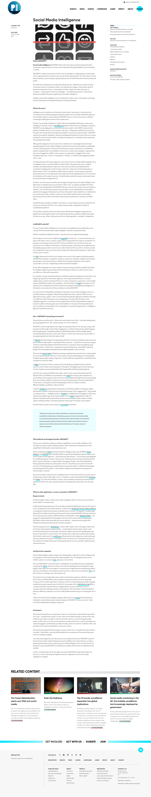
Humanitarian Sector (116, 54)
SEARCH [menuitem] (73, 9)
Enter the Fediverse (53, 698)
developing (54, 527)
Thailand (37, 340)
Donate (91, 741)
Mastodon (68, 755)
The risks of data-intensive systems (120, 79)
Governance (70, 773)
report (69, 375)
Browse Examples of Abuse (104, 778)
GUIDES (77, 760)
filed (78, 283)
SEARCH (62, 760)
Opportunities (70, 778)
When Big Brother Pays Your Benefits (120, 32)
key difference (59, 126)
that (37, 256)
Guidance (43, 389)
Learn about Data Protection (105, 776)
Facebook (92, 477)
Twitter (38, 479)
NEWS (70, 760)
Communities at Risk (116, 49)
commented (64, 405)
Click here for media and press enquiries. (129, 783)
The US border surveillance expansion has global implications (89, 701)
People (68, 776)
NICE (49, 452)
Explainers (113, 71)
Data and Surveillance (116, 77)
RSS (72, 755)
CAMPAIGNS (88, 760)
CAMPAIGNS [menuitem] (102, 9)
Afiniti (45, 566)
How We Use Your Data (85, 771)
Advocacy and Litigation (55, 773)
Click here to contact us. (124, 780)
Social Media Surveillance (117, 47)
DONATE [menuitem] (139, 9)
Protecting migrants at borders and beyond (122, 34)
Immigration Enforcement (117, 62)
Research (50, 776)
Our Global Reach (53, 771)
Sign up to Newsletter (132, 2)
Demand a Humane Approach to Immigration (123, 40)
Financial (69, 780)
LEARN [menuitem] (112, 9)
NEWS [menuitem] (82, 9)
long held (64, 238)
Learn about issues (102, 773)
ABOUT (113, 760)
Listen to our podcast (103, 780)
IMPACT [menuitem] (121, 9)
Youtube (80, 755)
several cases (46, 353)
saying (77, 598)
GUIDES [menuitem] (91, 9)
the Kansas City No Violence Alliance (84, 508)
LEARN (97, 760)
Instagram (63, 755)
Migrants (112, 59)
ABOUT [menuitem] (130, 9)
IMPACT (104, 760)
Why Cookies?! (83, 776)
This (90, 571)
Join (103, 741)
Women (112, 64)
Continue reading (17, 720)
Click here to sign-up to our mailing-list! (21, 758)
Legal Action (51, 778)
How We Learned (84, 773)
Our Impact (70, 771)
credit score (57, 536)
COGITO (45, 454)
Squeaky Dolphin (85, 516)
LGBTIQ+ (112, 57)
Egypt (36, 364)
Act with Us (74, 741)
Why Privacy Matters (102, 771)
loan (54, 560)
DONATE (121, 760)
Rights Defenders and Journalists (119, 52)
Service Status (70, 783)
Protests (63, 393)
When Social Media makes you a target (121, 29)
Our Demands (52, 780)
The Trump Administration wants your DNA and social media (23, 701)
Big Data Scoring (83, 584)
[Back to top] (140, 750)
